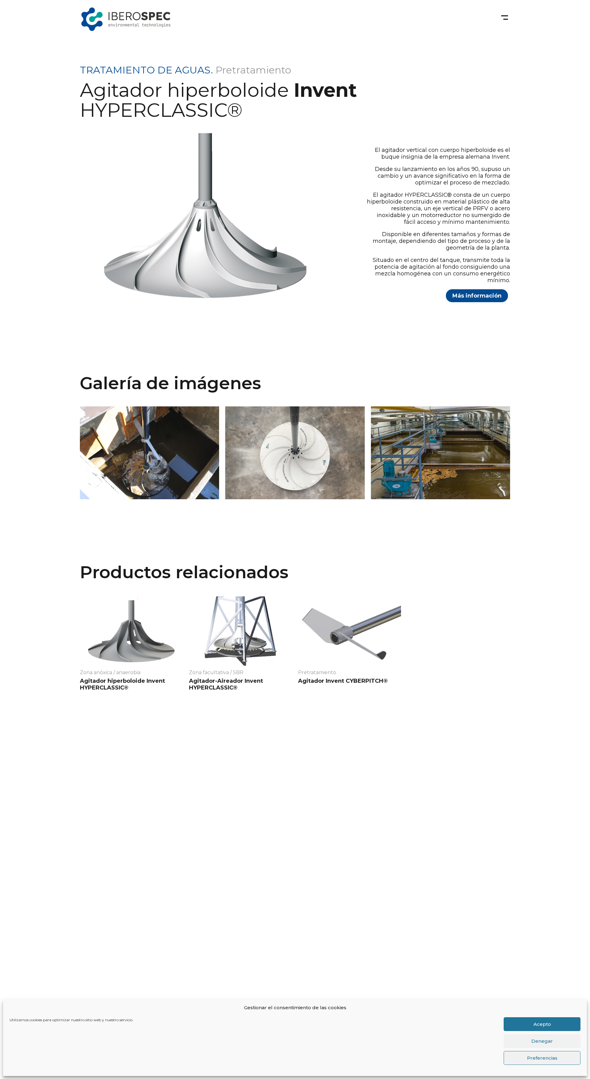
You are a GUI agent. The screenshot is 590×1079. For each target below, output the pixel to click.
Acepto (542, 1024)
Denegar (542, 1041)
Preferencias (542, 1058)
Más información (477, 295)
